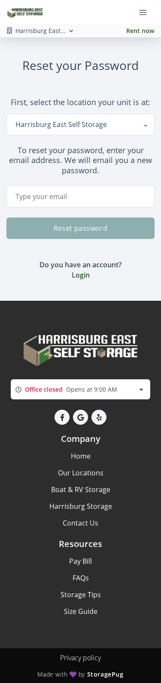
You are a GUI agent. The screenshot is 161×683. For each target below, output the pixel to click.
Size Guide (80, 611)
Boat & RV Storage (80, 489)
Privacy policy (80, 657)
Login (81, 275)
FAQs (81, 578)
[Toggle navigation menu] (146, 12)
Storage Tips (81, 594)
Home (81, 456)
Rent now (140, 31)
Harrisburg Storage (80, 506)
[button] (62, 417)
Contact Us (80, 523)
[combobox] (80, 124)
